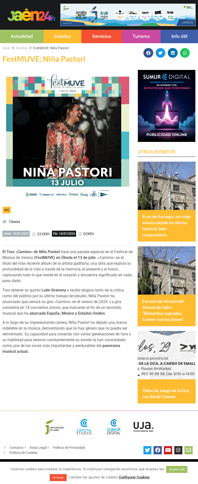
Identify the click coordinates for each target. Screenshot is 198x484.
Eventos (62, 36)
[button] (148, 53)
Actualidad (22, 36)
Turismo (141, 36)
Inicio (6, 48)
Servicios (101, 36)
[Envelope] (188, 450)
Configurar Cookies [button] (134, 477)
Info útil (179, 36)
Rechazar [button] (58, 477)
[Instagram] (178, 450)
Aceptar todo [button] (176, 469)
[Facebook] (158, 450)
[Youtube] (168, 450)
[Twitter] (147, 450)
